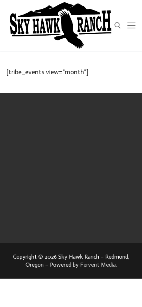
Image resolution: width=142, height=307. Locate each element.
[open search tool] (117, 25)
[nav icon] (131, 25)
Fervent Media (98, 264)
